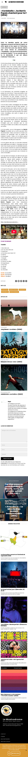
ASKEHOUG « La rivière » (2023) (12, 394)
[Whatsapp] (24, 281)
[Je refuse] (26, 750)
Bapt (9, 401)
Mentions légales (5, 741)
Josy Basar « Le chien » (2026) (11, 329)
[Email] (26, 281)
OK (8, 753)
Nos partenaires (5, 739)
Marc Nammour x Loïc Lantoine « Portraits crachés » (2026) (10, 695)
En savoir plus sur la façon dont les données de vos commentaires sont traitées (13, 464)
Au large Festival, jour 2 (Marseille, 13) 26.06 (12, 590)
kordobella (5, 292)
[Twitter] (21, 281)
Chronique (4, 7)
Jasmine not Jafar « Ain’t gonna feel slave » (12, 660)
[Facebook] (16, 281)
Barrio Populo (13, 289)
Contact (3, 734)
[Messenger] (19, 281)
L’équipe (3, 736)
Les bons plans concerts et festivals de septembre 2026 (13, 555)
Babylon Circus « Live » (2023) (11, 362)
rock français (14, 292)
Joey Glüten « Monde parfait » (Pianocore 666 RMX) (14, 625)
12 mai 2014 (5, 289)
